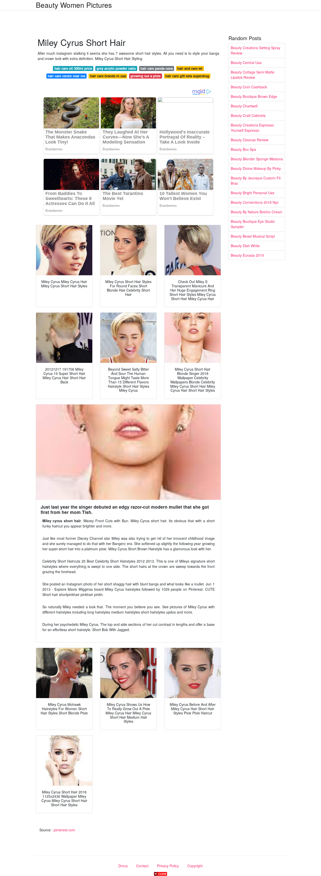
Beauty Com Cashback (249, 86)
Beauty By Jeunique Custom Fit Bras (256, 180)
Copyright (195, 865)
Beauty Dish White (245, 245)
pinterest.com (64, 829)
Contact (142, 865)
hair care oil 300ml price (73, 68)
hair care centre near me (66, 76)
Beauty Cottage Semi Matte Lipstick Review (252, 75)
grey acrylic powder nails (116, 68)
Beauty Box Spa (243, 149)
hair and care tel (189, 68)
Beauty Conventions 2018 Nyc (255, 202)
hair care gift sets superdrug (187, 76)
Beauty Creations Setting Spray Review (255, 50)
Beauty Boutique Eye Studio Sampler (253, 224)
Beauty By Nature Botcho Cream (256, 211)
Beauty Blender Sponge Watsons (257, 158)
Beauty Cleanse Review (249, 139)
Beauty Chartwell (244, 105)
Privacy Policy (168, 865)
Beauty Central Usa (246, 62)
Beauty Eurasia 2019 (247, 255)
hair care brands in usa (108, 76)
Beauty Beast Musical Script (253, 236)
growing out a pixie (145, 76)
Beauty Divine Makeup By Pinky (256, 168)
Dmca (123, 865)
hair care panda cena (156, 68)
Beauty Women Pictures (74, 5)
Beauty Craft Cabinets (248, 115)
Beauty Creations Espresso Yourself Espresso (252, 127)
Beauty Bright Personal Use (252, 192)
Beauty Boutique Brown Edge (254, 96)
